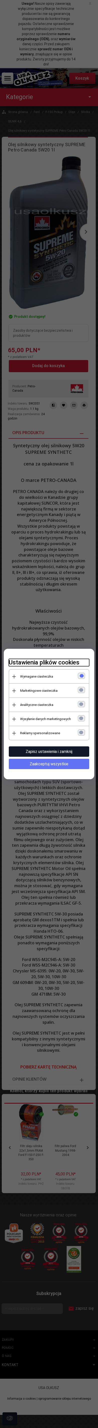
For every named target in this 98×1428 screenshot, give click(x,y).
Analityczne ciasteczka (36, 705)
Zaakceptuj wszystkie (49, 764)
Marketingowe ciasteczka (39, 691)
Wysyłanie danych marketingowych (45, 719)
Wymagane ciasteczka (36, 676)
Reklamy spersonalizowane (40, 733)
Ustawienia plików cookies (44, 662)
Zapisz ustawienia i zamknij (49, 751)
